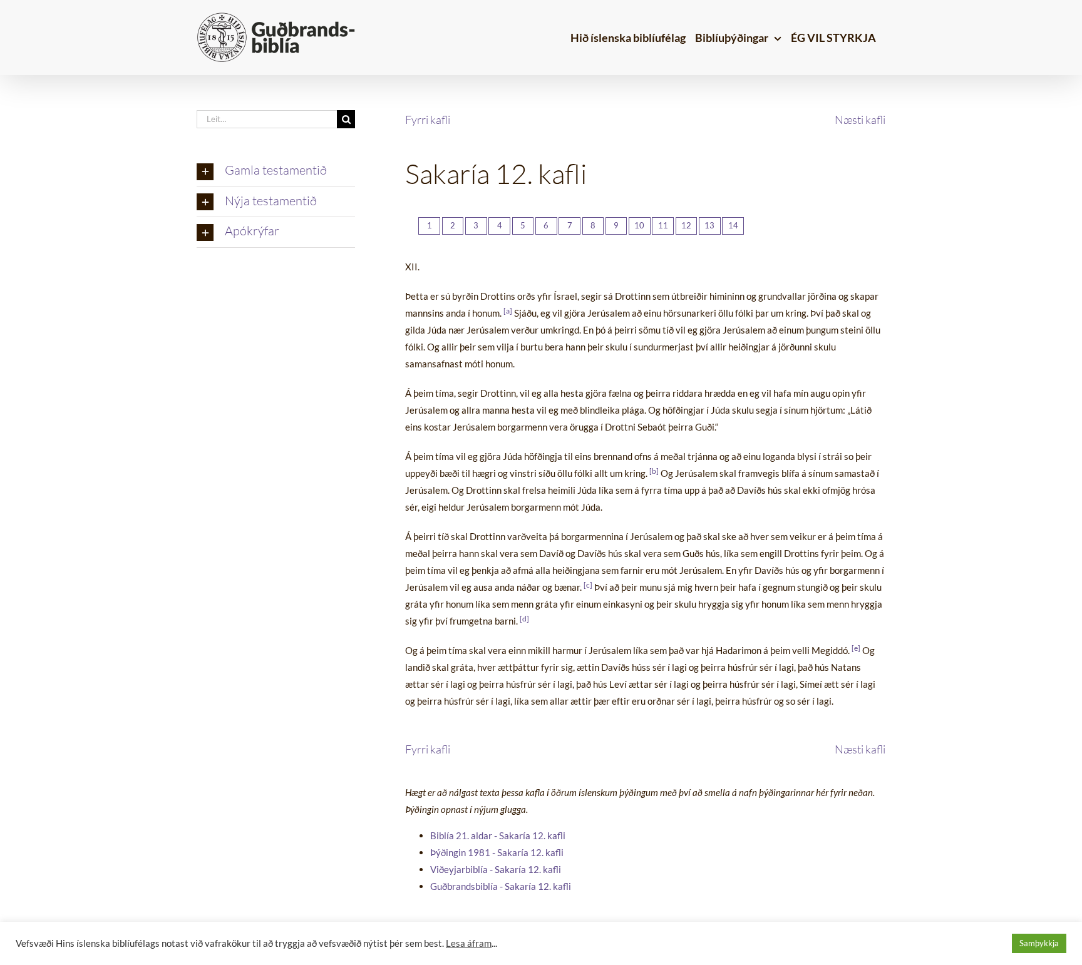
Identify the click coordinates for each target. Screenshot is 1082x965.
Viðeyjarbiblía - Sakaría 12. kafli (495, 869)
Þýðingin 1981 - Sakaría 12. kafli (497, 852)
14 (733, 225)
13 (709, 225)
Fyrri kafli (427, 119)
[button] (276, 171)
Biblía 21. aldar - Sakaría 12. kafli (497, 835)
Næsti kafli (860, 119)
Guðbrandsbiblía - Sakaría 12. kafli (500, 886)
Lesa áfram (469, 943)
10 (639, 225)
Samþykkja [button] (1039, 943)
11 (663, 225)
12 (686, 225)
